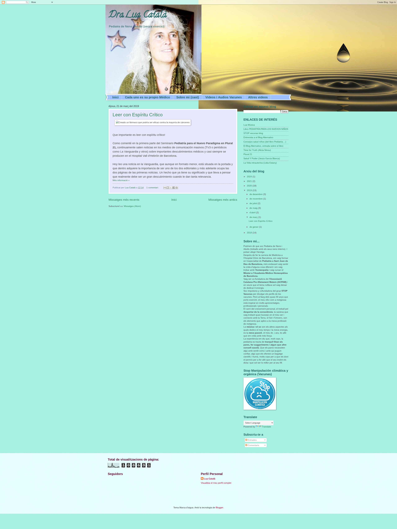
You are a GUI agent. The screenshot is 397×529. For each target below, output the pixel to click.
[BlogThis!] (167, 187)
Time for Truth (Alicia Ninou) (257, 150)
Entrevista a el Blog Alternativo (258, 137)
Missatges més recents (124, 199)
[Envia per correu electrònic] (164, 187)
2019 (249, 190)
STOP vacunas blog (253, 133)
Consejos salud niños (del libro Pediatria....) (264, 142)
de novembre (256, 199)
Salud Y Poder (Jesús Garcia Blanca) (261, 158)
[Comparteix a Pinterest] (176, 187)
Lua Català (209, 479)
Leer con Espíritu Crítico (138, 114)
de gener (254, 227)
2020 (249, 186)
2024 (249, 176)
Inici (115, 97)
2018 (249, 233)
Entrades (252, 440)
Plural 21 (247, 154)
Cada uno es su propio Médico (147, 97)
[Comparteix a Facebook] (173, 187)
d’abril (253, 212)
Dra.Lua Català (138, 15)
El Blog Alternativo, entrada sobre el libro (263, 146)
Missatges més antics (222, 199)
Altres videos (258, 97)
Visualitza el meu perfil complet (216, 483)
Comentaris (253, 445)
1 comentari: (152, 187)
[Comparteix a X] (170, 187)
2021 (249, 181)
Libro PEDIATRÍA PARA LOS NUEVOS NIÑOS (265, 129)
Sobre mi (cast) (187, 97)
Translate (266, 427)
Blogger (219, 507)
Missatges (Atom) (132, 206)
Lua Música (249, 125)
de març (254, 217)
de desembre (256, 194)
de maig (254, 208)
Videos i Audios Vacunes (223, 97)
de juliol (254, 203)
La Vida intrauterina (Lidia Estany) (260, 163)
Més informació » (121, 180)
